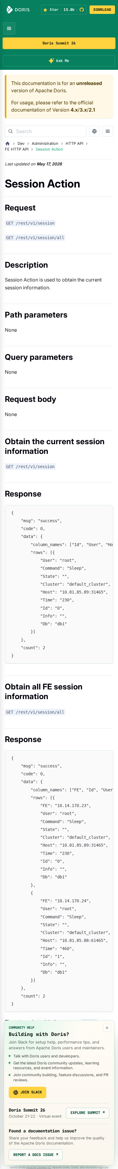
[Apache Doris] (18, 9)
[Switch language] (94, 131)
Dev (21, 143)
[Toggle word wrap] (95, 512)
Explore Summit (87, 1112)
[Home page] (7, 143)
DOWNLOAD (102, 9)
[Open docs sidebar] (107, 131)
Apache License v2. (38, 1167)
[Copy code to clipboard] (106, 512)
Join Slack (31, 1092)
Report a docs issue (35, 1154)
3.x (83, 110)
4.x (74, 110)
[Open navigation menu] (9, 28)
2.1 (92, 110)
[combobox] (45, 131)
